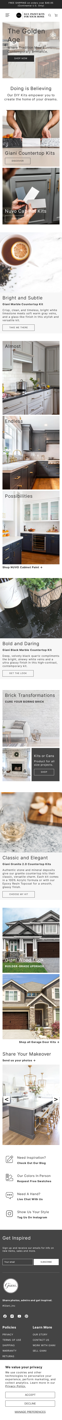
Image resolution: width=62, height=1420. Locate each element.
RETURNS (8, 1356)
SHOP (44, 772)
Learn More (42, 1327)
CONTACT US (41, 1339)
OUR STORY (40, 1334)
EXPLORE (17, 218)
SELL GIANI (40, 1350)
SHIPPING (8, 1345)
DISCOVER (18, 161)
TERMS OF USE (11, 1339)
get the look (18, 673)
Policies (9, 1327)
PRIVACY (7, 1334)
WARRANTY (9, 1350)
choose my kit (18, 894)
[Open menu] (7, 15)
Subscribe (46, 1262)
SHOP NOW (20, 58)
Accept (30, 1394)
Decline (30, 1403)
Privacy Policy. (15, 1386)
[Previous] (5, 45)
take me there (18, 327)
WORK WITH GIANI (44, 1345)
